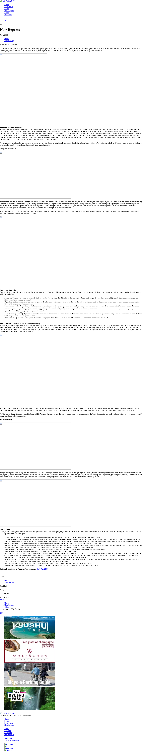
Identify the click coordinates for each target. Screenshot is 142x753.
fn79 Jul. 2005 (42, 569)
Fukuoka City (9, 41)
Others (6, 39)
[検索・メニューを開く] (1, 24)
